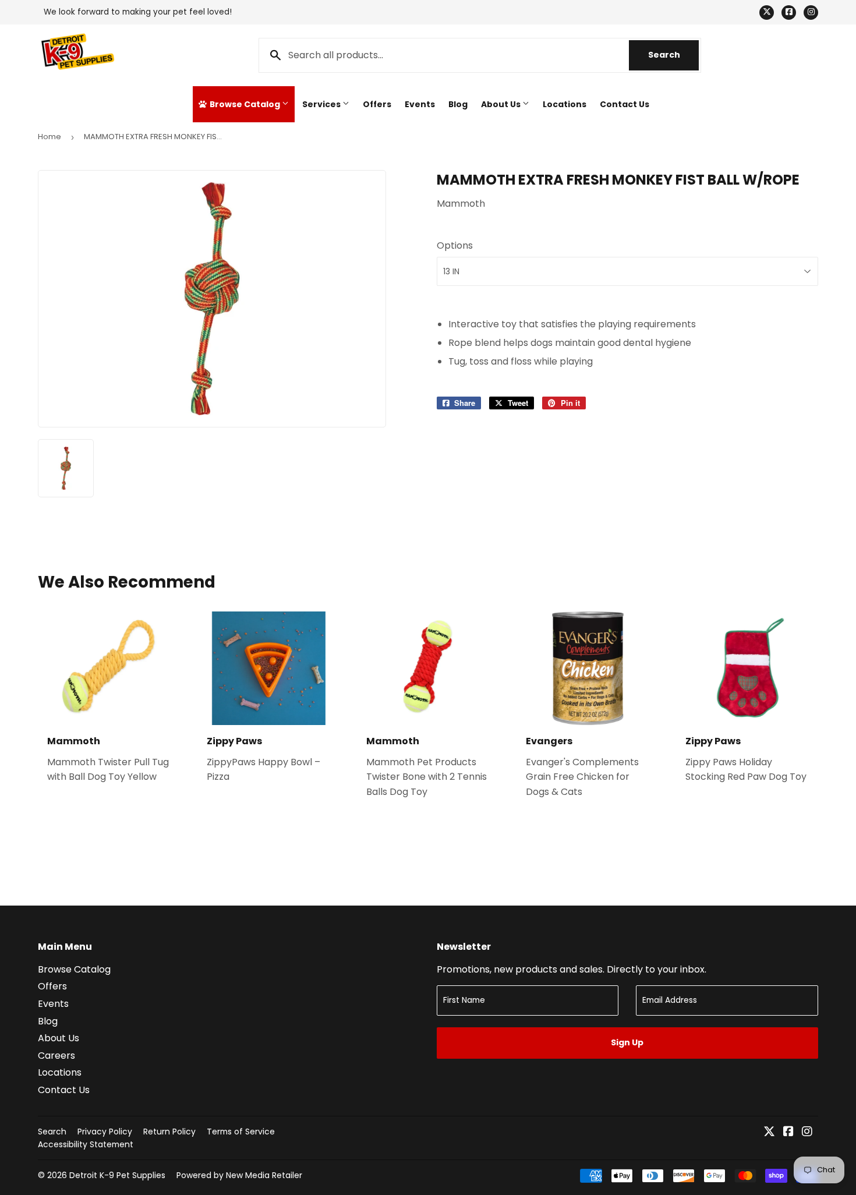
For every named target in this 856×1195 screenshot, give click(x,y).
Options (455, 245)
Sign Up (627, 1042)
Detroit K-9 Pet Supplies (117, 1175)
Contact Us (624, 104)
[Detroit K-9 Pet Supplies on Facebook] (788, 1132)
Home (49, 136)
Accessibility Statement (85, 1144)
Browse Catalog (245, 104)
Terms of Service (241, 1131)
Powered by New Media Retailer (239, 1175)
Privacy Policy (104, 1131)
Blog (458, 104)
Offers (377, 104)
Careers (56, 1055)
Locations (564, 104)
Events (420, 104)
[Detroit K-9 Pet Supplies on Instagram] (807, 1132)
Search (673, 55)
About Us (501, 104)
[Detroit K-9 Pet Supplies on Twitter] (769, 1132)
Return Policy (169, 1131)
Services (322, 104)
